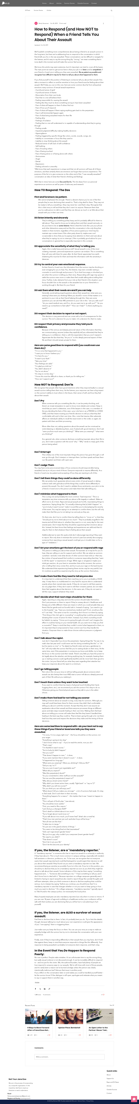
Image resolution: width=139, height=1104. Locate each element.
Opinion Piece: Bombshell (69, 1027)
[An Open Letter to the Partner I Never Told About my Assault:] (100, 1016)
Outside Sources (112, 1089)
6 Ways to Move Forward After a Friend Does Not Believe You (38, 1028)
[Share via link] (49, 989)
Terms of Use (81, 1101)
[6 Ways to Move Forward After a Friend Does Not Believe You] (38, 1016)
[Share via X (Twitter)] (40, 989)
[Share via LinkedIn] (45, 989)
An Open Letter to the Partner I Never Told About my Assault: (98, 1028)
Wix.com (74, 1101)
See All (112, 1005)
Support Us (110, 1078)
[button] (111, 10)
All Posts (27, 10)
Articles (49, 10)
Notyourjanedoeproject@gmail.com (19, 1096)
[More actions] (103, 23)
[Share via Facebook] (35, 989)
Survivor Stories (38, 10)
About (109, 1075)
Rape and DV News (113, 1082)
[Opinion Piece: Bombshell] (69, 1016)
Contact (109, 1093)
